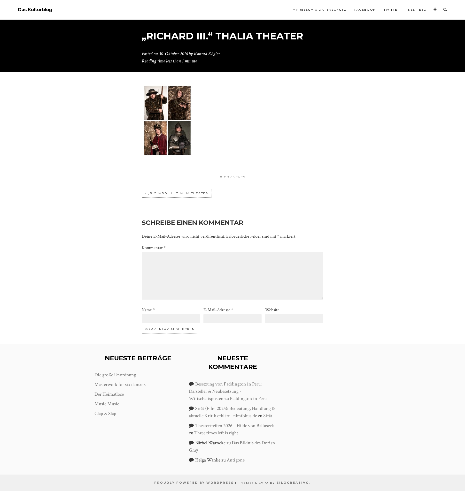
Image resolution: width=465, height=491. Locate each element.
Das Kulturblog (35, 9)
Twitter (392, 9)
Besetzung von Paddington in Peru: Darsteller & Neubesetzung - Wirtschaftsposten (225, 391)
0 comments (232, 177)
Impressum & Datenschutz (319, 9)
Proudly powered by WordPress (194, 482)
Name (148, 310)
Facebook (365, 9)
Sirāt (267, 416)
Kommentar (154, 247)
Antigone (236, 460)
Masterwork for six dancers (120, 384)
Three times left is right (216, 433)
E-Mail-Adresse (218, 310)
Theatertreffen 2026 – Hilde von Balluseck (234, 426)
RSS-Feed (417, 9)
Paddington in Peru (248, 398)
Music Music (106, 404)
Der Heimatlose (109, 394)
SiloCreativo (293, 482)
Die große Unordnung (115, 375)
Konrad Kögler (207, 54)
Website (272, 310)
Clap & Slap (105, 413)
